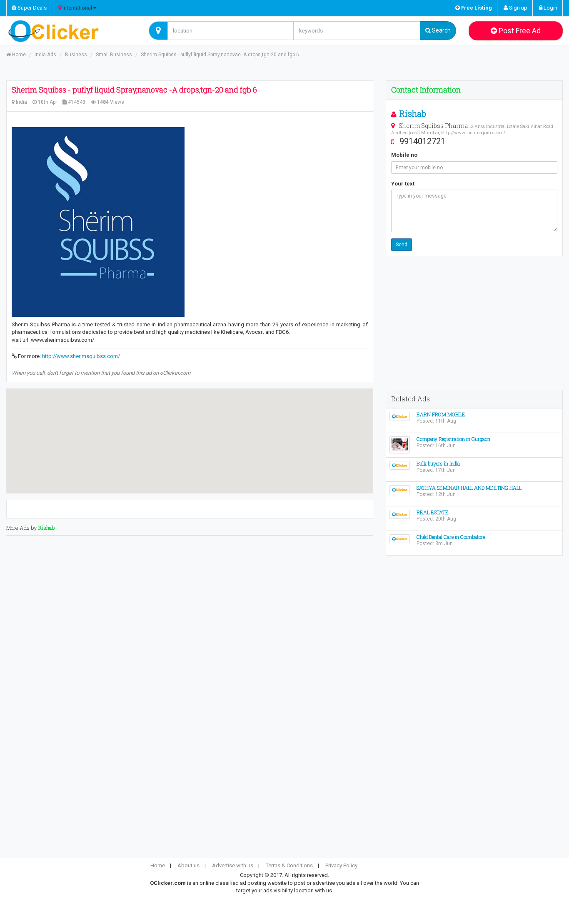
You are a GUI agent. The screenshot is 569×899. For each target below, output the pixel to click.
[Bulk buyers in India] (399, 465)
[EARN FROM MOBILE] (399, 416)
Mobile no (404, 155)
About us (188, 865)
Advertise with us (232, 865)
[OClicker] (71, 31)
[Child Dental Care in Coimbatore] (399, 538)
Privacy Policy (341, 865)
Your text (402, 183)
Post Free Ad (519, 30)
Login (549, 8)
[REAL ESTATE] (399, 514)
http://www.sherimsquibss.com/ (81, 356)
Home (18, 55)
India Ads (45, 55)
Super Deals (31, 8)
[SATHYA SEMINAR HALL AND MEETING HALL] (399, 489)
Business (76, 55)
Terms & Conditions (289, 865)
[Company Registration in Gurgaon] (399, 444)
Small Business (114, 55)
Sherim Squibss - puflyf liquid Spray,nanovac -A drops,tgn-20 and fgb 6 (220, 55)
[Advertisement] (474, 323)
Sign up (517, 8)
